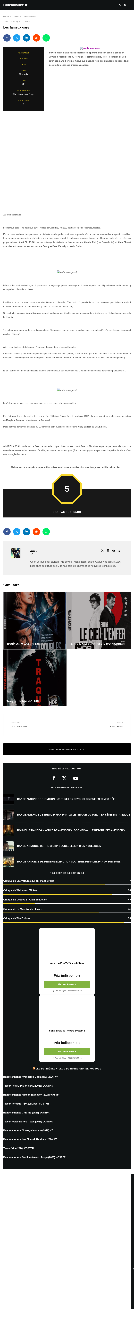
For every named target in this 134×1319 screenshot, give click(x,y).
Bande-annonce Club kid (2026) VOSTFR (26, 1112)
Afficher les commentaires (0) (65, 749)
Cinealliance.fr (15, 5)
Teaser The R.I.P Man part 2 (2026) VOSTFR (28, 1085)
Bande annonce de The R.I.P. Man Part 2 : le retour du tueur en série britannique (73, 814)
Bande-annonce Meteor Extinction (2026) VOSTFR (31, 1094)
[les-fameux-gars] (90, 49)
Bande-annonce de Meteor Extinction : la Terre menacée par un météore (68, 861)
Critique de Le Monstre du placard (22, 909)
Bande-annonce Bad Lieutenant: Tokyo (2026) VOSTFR (34, 1157)
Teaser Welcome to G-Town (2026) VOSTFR (28, 1121)
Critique (15, 22)
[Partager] (7, 38)
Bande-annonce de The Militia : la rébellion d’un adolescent (60, 846)
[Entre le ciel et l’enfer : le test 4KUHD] (99, 620)
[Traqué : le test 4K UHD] (35, 677)
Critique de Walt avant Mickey (20, 890)
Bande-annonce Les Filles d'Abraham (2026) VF (30, 1139)
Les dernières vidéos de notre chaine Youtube (68, 1069)
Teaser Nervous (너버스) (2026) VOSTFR (26, 1103)
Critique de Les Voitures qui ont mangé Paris (28, 880)
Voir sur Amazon (67, 984)
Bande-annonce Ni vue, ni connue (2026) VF (28, 1130)
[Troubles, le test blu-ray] (35, 620)
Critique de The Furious (16, 918)
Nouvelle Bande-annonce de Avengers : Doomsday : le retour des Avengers (71, 830)
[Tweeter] (16, 38)
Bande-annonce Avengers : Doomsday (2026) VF (30, 1076)
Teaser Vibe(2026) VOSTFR (18, 1148)
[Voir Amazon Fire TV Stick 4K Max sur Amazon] (67, 945)
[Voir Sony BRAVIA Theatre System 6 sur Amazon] (67, 1012)
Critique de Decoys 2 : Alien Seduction (25, 899)
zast (5, 22)
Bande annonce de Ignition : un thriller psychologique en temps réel (66, 799)
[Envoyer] (36, 38)
